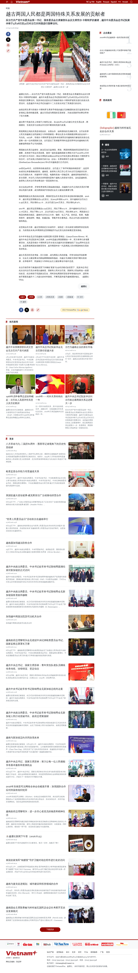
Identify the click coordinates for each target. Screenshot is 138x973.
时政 (8, 8)
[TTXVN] (10, 944)
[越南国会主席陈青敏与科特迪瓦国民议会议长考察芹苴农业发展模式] (81, 914)
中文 (119, 2)
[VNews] (18, 944)
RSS (67, 952)
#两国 (31, 297)
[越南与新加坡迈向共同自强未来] (81, 744)
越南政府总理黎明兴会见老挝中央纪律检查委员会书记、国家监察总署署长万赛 (35, 642)
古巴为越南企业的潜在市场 (78, 347)
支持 (73, 952)
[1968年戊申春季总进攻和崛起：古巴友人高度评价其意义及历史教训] (20, 384)
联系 (108, 952)
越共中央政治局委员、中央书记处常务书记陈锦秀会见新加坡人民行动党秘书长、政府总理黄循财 (35, 714)
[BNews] (37, 944)
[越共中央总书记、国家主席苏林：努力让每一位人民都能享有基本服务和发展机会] (81, 768)
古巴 (81, 297)
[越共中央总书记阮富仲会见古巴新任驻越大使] (50, 334)
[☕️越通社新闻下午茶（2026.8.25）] (81, 843)
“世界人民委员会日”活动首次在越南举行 (27, 519)
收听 (107, 156)
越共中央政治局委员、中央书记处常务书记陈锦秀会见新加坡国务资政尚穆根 (35, 593)
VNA (86, 952)
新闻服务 (94, 952)
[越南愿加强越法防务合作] (81, 549)
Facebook (8, 34)
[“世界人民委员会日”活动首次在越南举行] (81, 526)
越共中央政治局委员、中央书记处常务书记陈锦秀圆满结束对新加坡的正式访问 (35, 568)
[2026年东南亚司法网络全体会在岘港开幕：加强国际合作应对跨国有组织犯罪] (81, 793)
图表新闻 (107, 100)
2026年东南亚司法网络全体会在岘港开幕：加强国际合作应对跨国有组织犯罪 (36, 788)
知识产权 (50, 952)
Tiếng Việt (90, 2)
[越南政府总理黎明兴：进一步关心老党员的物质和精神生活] (81, 818)
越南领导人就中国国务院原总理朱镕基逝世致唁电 (115, 75)
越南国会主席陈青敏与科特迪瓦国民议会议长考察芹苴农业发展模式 (35, 909)
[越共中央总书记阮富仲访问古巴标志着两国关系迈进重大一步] (79, 384)
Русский (125, 2)
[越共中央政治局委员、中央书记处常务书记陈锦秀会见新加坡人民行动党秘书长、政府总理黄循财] (81, 719)
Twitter (8, 39)
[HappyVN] (122, 944)
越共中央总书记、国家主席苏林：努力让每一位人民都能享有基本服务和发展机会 (35, 763)
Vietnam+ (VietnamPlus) (23, 1)
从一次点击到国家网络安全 (109, 151)
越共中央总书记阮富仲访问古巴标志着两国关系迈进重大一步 (78, 400)
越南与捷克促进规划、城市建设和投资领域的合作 (32, 884)
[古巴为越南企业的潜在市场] (79, 334)
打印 (8, 45)
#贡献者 (70, 297)
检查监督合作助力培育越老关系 (22, 471)
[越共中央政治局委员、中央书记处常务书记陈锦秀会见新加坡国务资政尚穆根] (81, 598)
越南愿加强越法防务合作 (19, 543)
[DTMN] (92, 944)
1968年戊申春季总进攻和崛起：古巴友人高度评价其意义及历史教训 (20, 400)
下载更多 (50, 929)
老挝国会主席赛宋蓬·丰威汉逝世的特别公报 (115, 87)
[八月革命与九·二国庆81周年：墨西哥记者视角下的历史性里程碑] (81, 450)
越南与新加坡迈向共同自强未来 (22, 737)
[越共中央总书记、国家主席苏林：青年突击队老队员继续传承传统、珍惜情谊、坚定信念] (81, 672)
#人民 (40, 297)
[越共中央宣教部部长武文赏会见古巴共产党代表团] (20, 334)
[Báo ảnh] (107, 944)
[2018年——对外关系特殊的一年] (50, 384)
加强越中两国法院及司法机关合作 (24, 616)
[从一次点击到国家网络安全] (125, 154)
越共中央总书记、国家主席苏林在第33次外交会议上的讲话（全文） (115, 63)
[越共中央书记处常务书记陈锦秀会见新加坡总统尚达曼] (81, 695)
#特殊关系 (50, 297)
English (98, 2)
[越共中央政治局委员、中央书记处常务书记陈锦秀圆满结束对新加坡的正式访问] (81, 573)
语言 (80, 952)
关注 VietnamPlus (69, 310)
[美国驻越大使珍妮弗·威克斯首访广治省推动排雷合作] (81, 502)
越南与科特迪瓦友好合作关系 (115, 129)
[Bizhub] (47, 944)
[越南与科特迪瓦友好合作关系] (116, 114)
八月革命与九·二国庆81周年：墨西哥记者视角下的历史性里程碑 (36, 446)
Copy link (8, 51)
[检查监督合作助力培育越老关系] (81, 478)
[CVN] (77, 944)
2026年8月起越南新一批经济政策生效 (114, 37)
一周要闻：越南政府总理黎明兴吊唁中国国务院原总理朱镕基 (109, 168)
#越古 (22, 297)
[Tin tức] (28, 944)
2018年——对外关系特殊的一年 (49, 398)
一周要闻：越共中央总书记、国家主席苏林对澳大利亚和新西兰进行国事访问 (109, 187)
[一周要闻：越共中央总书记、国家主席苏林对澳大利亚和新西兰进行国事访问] (125, 187)
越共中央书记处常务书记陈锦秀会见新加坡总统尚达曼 (34, 689)
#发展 (60, 297)
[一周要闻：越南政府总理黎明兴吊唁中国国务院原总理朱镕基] (125, 170)
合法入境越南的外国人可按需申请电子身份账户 (115, 51)
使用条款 (59, 952)
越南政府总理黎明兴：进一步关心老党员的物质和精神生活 (35, 813)
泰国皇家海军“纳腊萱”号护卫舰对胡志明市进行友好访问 (35, 860)
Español (114, 2)
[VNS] (61, 944)
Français (106, 2)
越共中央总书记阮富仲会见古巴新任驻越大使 (49, 349)
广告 (102, 952)
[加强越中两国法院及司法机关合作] (81, 623)
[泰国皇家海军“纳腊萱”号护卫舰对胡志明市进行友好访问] (81, 867)
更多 (11, 439)
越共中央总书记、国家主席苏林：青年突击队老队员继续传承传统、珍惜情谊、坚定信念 (35, 667)
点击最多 (107, 33)
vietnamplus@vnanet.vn (65, 963)
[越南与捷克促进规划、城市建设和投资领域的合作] (81, 890)
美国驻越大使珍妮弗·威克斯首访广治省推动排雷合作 (33, 495)
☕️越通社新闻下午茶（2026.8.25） (24, 836)
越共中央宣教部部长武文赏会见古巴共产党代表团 (19, 349)
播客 (107, 145)
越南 (24, 302)
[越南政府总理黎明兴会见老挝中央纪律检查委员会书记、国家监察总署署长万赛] (81, 647)
